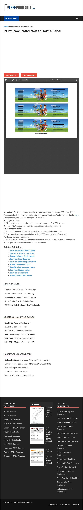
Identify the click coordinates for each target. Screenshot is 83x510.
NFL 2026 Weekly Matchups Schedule (20, 334)
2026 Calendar (10, 411)
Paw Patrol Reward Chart (20, 264)
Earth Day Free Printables (67, 433)
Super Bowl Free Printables (67, 478)
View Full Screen (29, 75)
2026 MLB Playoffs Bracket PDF (18, 323)
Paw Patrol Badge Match (20, 270)
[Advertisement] (41, 52)
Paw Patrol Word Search (20, 259)
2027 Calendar (10, 415)
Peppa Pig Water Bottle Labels (22, 256)
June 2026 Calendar (12, 436)
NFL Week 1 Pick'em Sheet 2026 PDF (20, 338)
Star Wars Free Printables (67, 467)
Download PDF (11, 75)
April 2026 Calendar (12, 420)
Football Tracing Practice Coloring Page (20, 290)
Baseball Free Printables (66, 422)
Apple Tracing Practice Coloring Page (19, 301)
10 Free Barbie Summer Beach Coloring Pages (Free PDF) (27, 360)
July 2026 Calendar (11, 432)
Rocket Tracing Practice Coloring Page (20, 293)
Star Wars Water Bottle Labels (22, 253)
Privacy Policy (64, 504)
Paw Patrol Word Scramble (21, 275)
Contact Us (75, 504)
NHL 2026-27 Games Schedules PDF (19, 342)
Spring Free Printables (66, 459)
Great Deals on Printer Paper (16, 371)
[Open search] (77, 18)
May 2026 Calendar (12, 444)
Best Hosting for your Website (17, 367)
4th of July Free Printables (67, 418)
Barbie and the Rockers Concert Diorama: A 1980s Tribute (28, 364)
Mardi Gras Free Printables (68, 441)
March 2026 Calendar (13, 440)
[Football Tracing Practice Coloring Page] (37, 408)
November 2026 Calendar (14, 448)
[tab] (35, 404)
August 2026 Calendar (13, 424)
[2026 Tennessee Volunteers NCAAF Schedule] (37, 450)
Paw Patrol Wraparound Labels (22, 267)
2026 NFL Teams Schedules (16, 327)
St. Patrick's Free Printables (68, 463)
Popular (35, 404)
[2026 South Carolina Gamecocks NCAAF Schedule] (37, 428)
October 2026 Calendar (13, 452)
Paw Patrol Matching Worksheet (23, 262)
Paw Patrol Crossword (19, 273)
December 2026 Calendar (14, 428)
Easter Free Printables (66, 437)
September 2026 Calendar (14, 456)
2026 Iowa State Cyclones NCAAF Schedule (22, 305)
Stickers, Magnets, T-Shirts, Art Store (19, 375)
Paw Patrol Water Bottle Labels (22, 251)
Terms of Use (53, 504)
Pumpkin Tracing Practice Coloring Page (20, 297)
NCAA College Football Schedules (18, 330)
